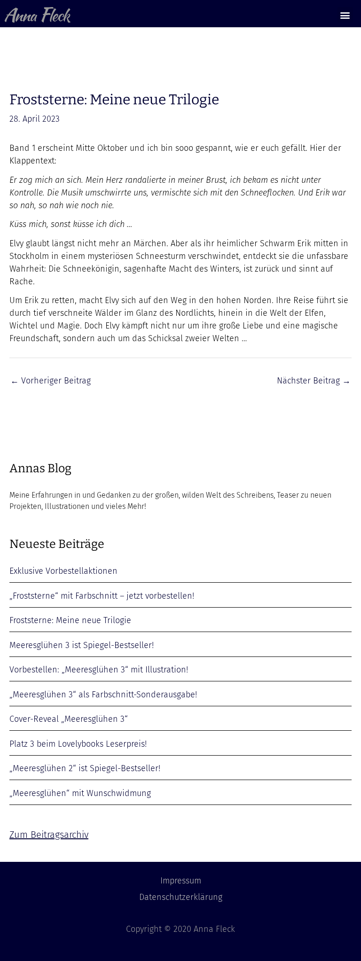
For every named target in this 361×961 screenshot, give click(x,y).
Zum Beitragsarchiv (48, 834)
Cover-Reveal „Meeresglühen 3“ (68, 719)
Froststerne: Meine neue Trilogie (70, 620)
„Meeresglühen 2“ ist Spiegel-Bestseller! (84, 768)
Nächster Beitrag (314, 380)
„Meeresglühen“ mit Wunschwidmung (80, 793)
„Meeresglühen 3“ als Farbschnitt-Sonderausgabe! (103, 694)
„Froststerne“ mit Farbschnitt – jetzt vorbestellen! (101, 596)
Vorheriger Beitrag (50, 380)
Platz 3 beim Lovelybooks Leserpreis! (78, 744)
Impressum (180, 880)
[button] (345, 15)
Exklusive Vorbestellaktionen (63, 571)
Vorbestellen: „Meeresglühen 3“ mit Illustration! (98, 669)
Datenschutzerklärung (180, 897)
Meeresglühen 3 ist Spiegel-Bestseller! (81, 645)
